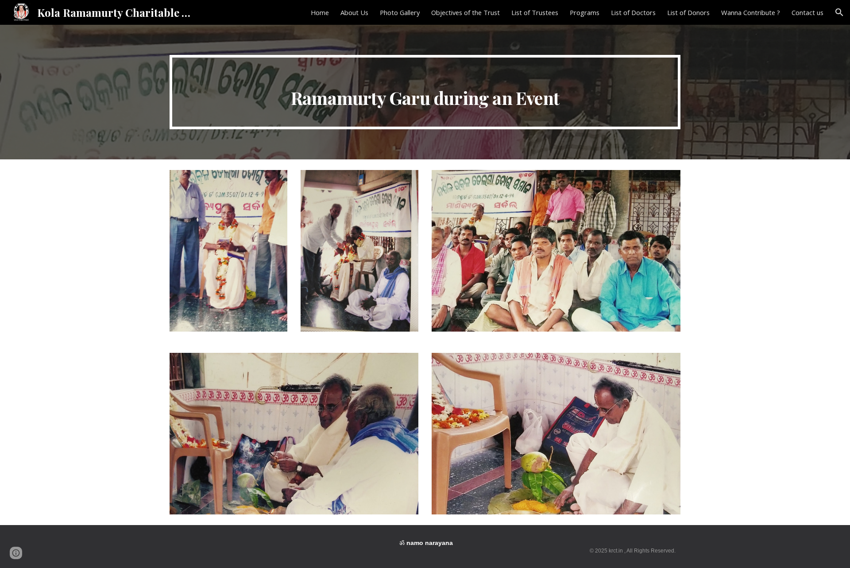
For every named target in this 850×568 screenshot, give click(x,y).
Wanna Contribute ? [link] (750, 12)
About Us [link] (354, 12)
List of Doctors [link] (633, 12)
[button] (839, 12)
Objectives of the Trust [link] (465, 12)
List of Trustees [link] (534, 12)
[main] (425, 92)
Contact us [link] (807, 12)
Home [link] (320, 12)
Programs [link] (584, 12)
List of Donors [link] (688, 12)
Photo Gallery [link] (400, 12)
